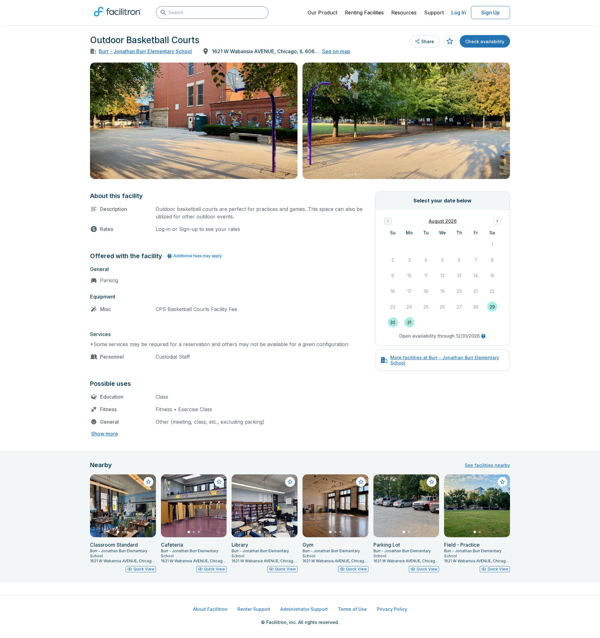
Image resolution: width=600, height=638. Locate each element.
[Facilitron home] (117, 18)
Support (434, 12)
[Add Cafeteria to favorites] (219, 482)
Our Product (322, 12)
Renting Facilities (364, 12)
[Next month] (497, 221)
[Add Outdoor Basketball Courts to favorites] (449, 41)
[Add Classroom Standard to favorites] (148, 482)
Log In (458, 12)
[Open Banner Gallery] (194, 121)
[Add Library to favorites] (290, 482)
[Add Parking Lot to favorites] (432, 482)
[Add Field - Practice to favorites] (503, 482)
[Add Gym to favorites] (361, 482)
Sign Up (490, 12)
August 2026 (443, 221)
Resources (404, 12)
